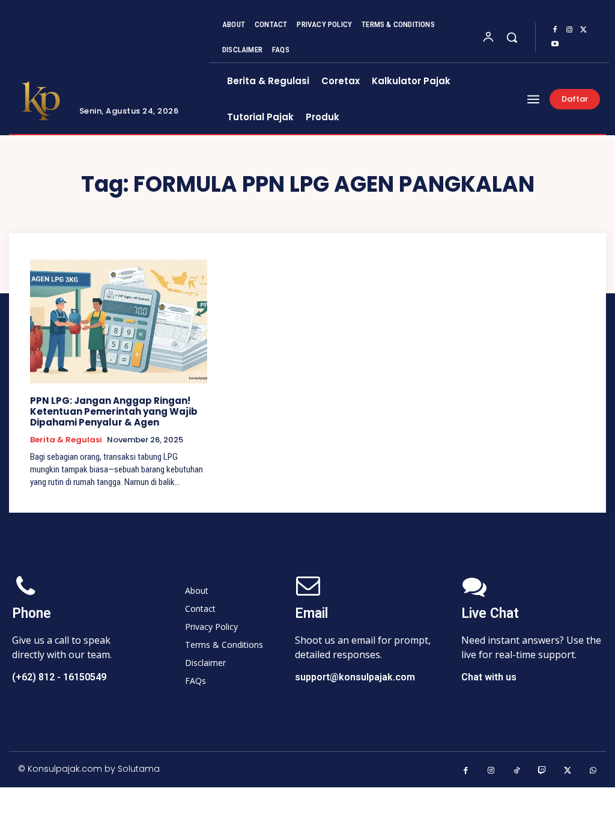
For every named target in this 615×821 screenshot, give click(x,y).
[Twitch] (543, 771)
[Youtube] (555, 44)
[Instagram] (569, 30)
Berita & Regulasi (66, 440)
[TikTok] (517, 771)
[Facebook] (555, 30)
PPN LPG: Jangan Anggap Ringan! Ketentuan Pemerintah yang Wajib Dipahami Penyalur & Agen (114, 411)
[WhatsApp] (594, 771)
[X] (584, 30)
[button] (511, 37)
